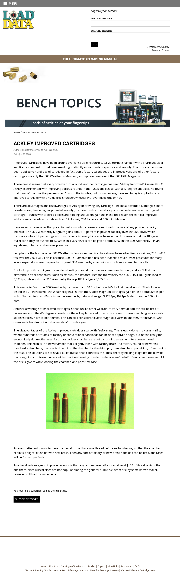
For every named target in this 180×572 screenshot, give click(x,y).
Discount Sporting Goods (38, 570)
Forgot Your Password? (158, 46)
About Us (53, 566)
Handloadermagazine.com (104, 570)
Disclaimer (126, 566)
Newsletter (59, 570)
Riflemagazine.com (78, 570)
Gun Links (113, 566)
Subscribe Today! (26, 499)
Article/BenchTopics (34, 132)
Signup (101, 566)
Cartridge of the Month (73, 566)
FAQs (137, 566)
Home (17, 132)
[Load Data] (19, 19)
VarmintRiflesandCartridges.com (138, 570)
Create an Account (160, 50)
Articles (91, 566)
